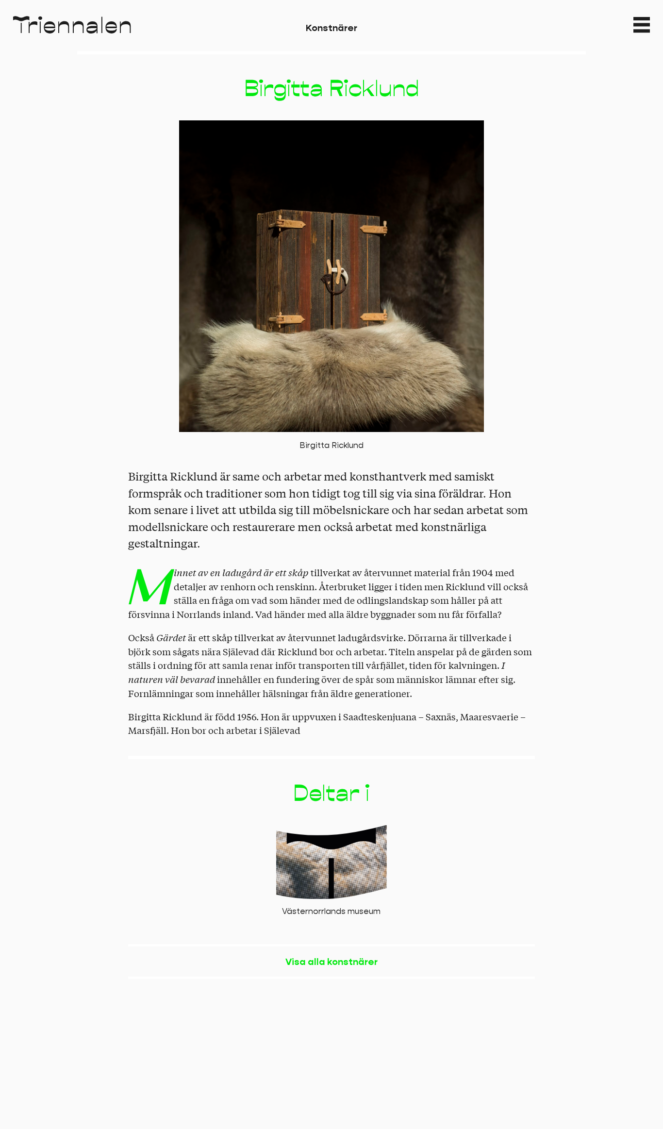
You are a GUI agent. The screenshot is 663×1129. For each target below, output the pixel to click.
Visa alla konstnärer (331, 961)
